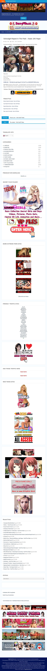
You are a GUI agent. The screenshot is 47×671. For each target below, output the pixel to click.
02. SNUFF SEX (6, 147)
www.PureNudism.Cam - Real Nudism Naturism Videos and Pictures (16, 600)
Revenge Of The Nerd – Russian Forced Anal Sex (13, 563)
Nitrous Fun (6, 545)
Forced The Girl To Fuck (8, 526)
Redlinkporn (23, 308)
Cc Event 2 (6, 536)
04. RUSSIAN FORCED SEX (9, 151)
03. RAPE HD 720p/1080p (8, 149)
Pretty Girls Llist (23, 329)
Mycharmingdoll (23, 326)
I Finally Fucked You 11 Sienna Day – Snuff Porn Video (14, 530)
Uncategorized (6, 166)
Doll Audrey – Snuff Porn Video (10, 561)
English (6, 135)
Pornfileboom (23, 316)
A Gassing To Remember (8, 528)
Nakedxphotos (23, 309)
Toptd (23, 323)
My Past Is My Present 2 (8, 540)
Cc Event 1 (6, 555)
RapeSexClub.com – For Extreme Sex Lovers (13, 14)
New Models (23, 332)
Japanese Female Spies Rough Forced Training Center (14, 553)
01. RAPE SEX (6, 145)
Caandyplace (23, 312)
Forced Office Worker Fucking (9, 532)
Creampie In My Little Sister (11, 1)
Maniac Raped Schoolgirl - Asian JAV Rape (11, 101)
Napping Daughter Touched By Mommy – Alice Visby (14, 565)
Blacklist (23, 319)
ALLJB (23, 306)
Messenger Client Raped (8, 549)
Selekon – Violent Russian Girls (9, 524)
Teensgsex (23, 314)
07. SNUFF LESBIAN (7, 157)
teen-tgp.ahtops (23, 318)
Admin (13, 41)
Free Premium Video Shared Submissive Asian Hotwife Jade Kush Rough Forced (19, 534)
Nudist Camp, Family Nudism (8, 595)
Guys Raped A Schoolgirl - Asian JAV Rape (11, 103)
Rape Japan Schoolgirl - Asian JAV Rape (11, 111)
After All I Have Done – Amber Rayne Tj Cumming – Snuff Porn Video (17, 551)
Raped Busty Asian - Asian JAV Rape (10, 108)
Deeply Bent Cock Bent (8, 557)
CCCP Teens (23, 321)
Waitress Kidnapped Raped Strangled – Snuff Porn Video (15, 547)
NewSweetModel (23, 330)
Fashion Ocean (23, 327)
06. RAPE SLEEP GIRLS (8, 155)
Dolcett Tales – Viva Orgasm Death (10, 567)
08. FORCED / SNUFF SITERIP (9, 158)
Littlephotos (23, 310)
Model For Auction (7, 559)
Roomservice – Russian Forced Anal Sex (11, 542)
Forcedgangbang (23, 317)
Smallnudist (23, 322)
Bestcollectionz (23, 335)
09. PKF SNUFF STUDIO (8, 160)
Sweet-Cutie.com (23, 334)
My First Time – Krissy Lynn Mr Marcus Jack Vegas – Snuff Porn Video (17, 538)
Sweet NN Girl (23, 325)
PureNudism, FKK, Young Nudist (9, 592)
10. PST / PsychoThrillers (8, 162)
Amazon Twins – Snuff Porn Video (10, 568)
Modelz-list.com (23, 336)
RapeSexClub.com (12, 659)
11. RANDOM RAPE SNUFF (9, 164)
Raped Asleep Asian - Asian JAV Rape (10, 106)
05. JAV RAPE (19, 41)
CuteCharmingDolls (23, 331)
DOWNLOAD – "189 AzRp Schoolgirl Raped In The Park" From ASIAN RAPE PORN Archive (21, 82)
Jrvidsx (23, 313)
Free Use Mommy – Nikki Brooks (10, 544)
